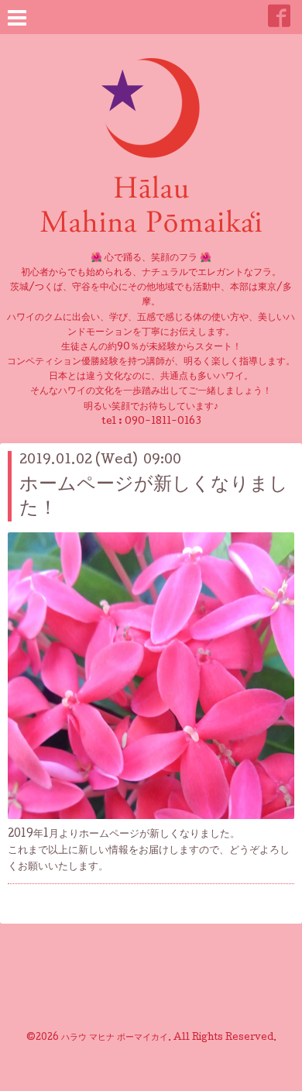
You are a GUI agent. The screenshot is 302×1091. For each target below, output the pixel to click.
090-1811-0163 (163, 422)
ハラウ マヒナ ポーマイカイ (114, 1038)
